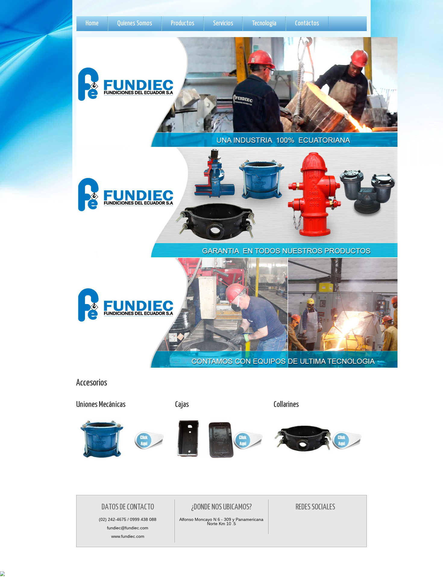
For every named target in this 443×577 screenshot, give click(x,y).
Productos (182, 23)
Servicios (223, 23)
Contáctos (307, 23)
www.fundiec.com (127, 536)
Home (92, 23)
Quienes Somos (134, 23)
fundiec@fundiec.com (127, 527)
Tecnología (264, 23)
